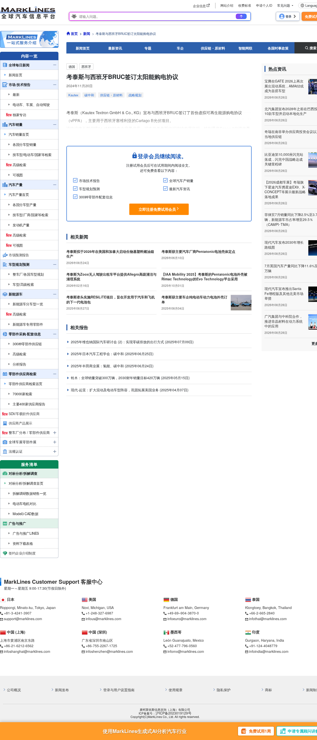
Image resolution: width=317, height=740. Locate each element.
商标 (268, 690)
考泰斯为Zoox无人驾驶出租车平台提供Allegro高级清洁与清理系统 (111, 277)
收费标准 (244, 5)
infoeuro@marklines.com (187, 618)
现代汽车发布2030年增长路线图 (284, 245)
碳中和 (89, 95)
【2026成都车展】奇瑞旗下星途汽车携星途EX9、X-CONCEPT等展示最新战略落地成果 (285, 189)
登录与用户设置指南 (118, 690)
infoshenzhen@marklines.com (109, 651)
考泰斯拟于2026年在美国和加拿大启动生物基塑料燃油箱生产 (110, 254)
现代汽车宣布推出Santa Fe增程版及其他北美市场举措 (283, 293)
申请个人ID (264, 5)
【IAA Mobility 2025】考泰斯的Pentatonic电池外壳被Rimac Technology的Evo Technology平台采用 (204, 277)
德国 (72, 66)
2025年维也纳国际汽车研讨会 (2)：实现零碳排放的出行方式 (118, 341)
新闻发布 (62, 690)
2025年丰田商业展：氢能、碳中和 (98, 365)
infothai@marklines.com (268, 618)
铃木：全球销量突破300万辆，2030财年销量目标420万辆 (116, 377)
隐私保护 (224, 690)
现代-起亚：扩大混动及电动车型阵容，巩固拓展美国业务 (115, 389)
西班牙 (86, 66)
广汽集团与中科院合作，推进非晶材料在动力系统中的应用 (283, 321)
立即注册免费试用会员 (157, 209)
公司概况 (14, 690)
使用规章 (176, 690)
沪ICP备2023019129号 (173, 713)
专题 (147, 48)
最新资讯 (115, 48)
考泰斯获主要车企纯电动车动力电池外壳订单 (194, 299)
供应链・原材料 (213, 48)
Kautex (73, 95)
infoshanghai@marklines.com (27, 651)
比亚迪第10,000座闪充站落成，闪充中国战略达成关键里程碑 (283, 159)
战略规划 (135, 95)
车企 (180, 48)
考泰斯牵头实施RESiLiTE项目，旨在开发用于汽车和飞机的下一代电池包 (110, 299)
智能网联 (245, 48)
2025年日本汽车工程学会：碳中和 (98, 353)
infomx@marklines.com (185, 651)
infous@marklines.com (103, 618)
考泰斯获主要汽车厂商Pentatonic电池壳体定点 (198, 251)
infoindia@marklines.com (269, 651)
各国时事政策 (278, 48)
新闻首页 (83, 48)
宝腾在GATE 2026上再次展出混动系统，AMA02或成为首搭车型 (284, 86)
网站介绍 (226, 5)
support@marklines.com (23, 618)
